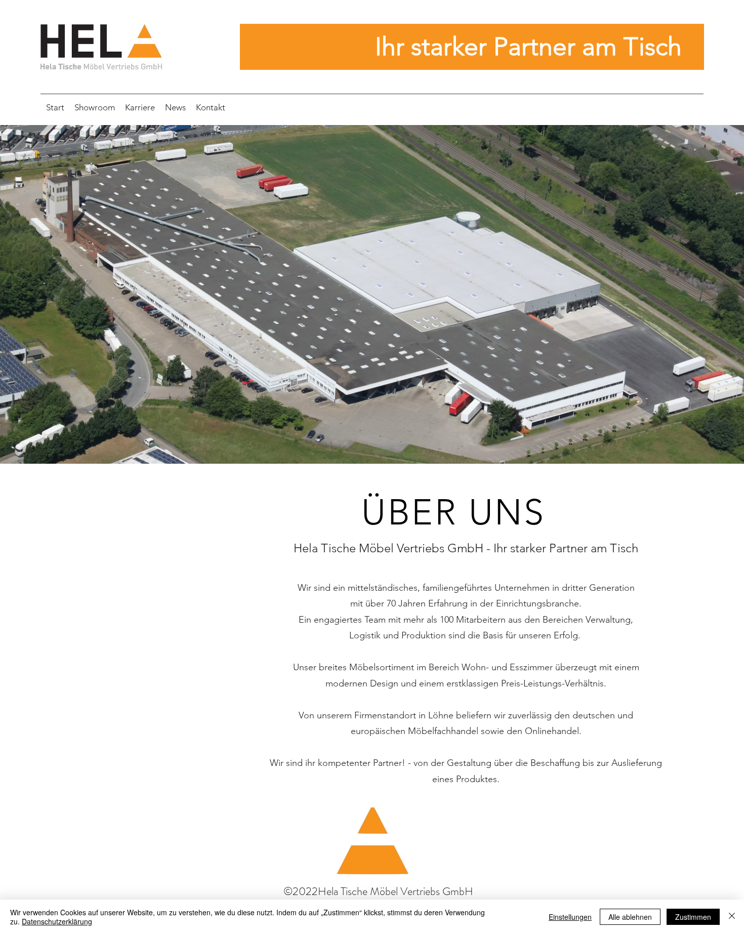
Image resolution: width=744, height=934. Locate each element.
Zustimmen (693, 917)
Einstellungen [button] (570, 917)
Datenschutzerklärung (57, 921)
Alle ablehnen (630, 917)
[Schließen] (732, 917)
